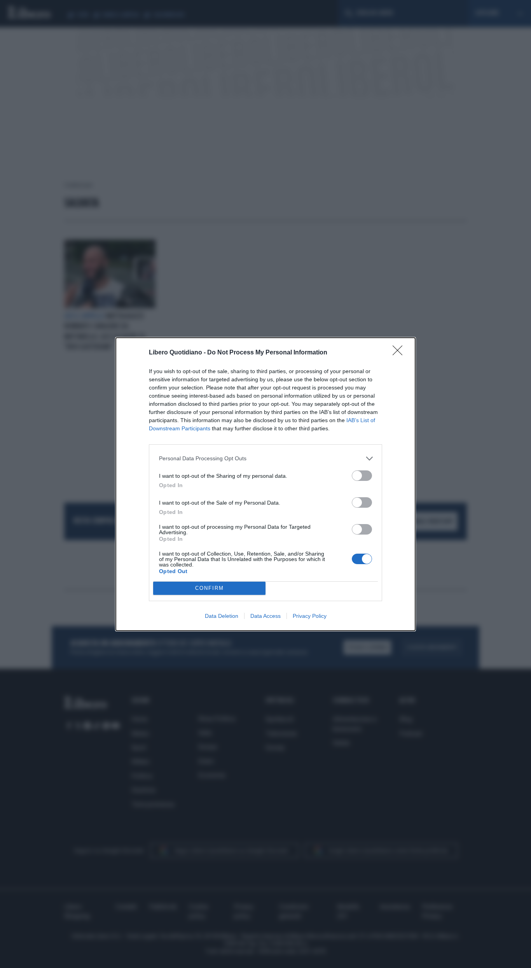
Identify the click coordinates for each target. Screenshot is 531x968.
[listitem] (265, 458)
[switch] (362, 475)
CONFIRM (209, 588)
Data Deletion (221, 616)
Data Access (265, 616)
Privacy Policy (310, 616)
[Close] (400, 352)
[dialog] (265, 484)
